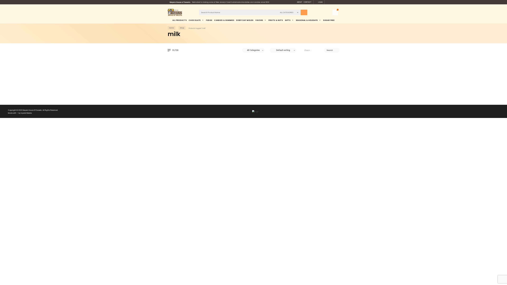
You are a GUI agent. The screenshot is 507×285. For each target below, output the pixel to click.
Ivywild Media (26, 113)
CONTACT (307, 2)
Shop (182, 28)
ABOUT (299, 2)
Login (320, 2)
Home (171, 28)
